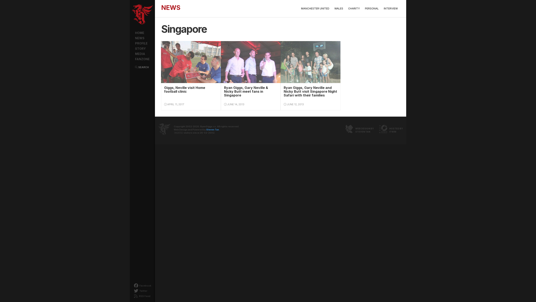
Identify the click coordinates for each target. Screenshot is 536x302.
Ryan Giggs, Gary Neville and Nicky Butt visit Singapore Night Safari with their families (310, 91)
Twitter (143, 290)
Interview (391, 8)
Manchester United (315, 8)
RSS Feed (144, 296)
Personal (372, 8)
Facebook (145, 285)
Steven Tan (212, 129)
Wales (338, 8)
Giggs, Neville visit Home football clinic (184, 90)
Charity (354, 8)
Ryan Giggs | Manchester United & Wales (142, 14)
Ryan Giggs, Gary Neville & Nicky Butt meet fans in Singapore (246, 91)
